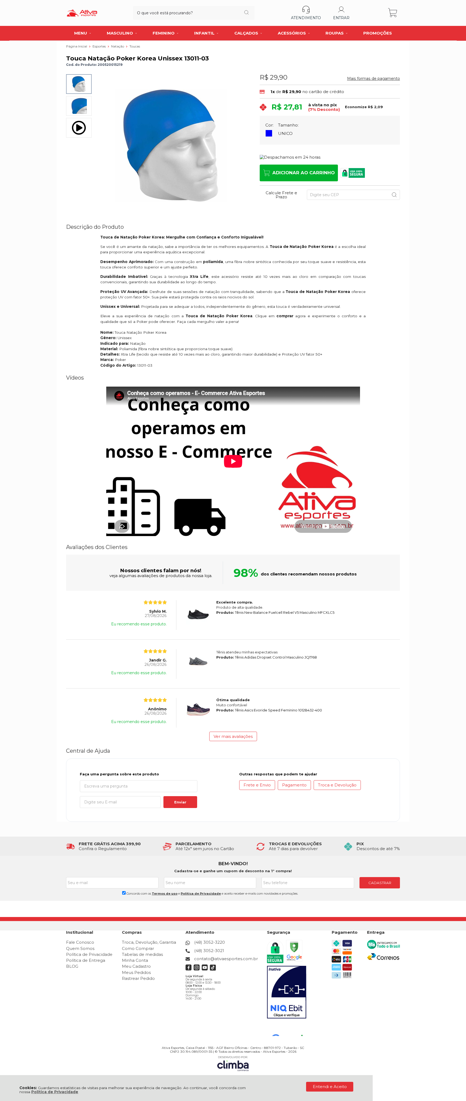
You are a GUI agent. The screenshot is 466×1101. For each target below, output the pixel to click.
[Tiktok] (213, 969)
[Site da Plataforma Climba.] (233, 1063)
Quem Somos (80, 948)
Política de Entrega (85, 960)
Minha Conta (135, 960)
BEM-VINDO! (233, 863)
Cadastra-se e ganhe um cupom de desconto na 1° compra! (233, 871)
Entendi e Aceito (330, 1086)
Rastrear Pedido (138, 978)
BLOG (72, 966)
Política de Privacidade (54, 1092)
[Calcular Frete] (394, 195)
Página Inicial (77, 46)
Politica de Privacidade (201, 893)
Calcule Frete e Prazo (281, 195)
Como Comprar (138, 948)
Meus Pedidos (136, 972)
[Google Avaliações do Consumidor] (289, 1028)
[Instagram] (197, 969)
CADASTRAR (379, 883)
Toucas (134, 46)
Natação (118, 46)
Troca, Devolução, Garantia (149, 942)
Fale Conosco (80, 942)
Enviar (180, 802)
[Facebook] (189, 969)
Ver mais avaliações (233, 736)
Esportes (99, 46)
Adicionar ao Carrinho (303, 172)
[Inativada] (286, 992)
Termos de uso (164, 893)
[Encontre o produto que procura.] (246, 13)
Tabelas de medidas (142, 954)
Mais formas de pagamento (373, 78)
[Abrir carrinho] (393, 13)
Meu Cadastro (136, 966)
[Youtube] (205, 969)
